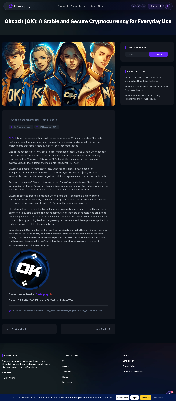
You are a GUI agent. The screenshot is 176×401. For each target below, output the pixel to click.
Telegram (66, 371)
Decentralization (59, 310)
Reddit (65, 377)
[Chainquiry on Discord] (133, 6)
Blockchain (27, 310)
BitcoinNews (10, 378)
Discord (65, 366)
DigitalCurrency (77, 310)
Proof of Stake (48, 119)
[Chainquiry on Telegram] (143, 6)
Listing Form (128, 360)
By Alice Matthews (23, 127)
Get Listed (155, 6)
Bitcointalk (67, 382)
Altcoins (16, 119)
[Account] (167, 6)
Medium (126, 355)
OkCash (13, 138)
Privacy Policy (129, 366)
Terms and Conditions (133, 371)
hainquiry (43, 294)
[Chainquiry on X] (138, 6)
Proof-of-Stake (94, 310)
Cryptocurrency (42, 310)
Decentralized (30, 119)
